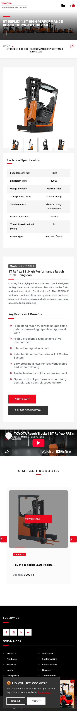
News (10, 670)
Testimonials (49, 675)
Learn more (44, 692)
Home (6, 46)
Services (11, 664)
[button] (73, 539)
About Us (12, 653)
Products (12, 658)
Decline (15, 701)
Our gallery (13, 675)
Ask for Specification (28, 410)
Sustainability (49, 658)
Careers (46, 670)
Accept (36, 701)
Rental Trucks (49, 664)
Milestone (47, 653)
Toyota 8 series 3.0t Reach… (34, 565)
